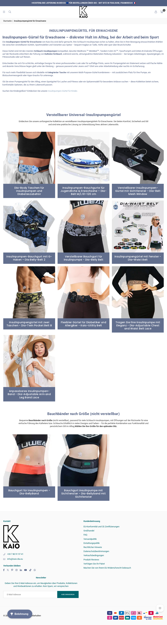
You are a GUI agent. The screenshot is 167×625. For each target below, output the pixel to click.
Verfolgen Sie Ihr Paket (94, 563)
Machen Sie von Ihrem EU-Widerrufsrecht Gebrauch (107, 568)
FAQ (85, 535)
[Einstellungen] (156, 12)
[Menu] (4, 12)
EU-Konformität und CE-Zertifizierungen (101, 526)
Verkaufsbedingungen (94, 555)
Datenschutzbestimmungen (96, 551)
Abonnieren (68, 594)
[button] (162, 12)
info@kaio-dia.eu (15, 559)
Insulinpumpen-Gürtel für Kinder (62, 91)
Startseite (7, 21)
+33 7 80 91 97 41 (15, 554)
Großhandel (89, 530)
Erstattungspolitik (92, 543)
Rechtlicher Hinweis (93, 547)
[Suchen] (10, 12)
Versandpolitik (90, 539)
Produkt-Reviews (91, 559)
